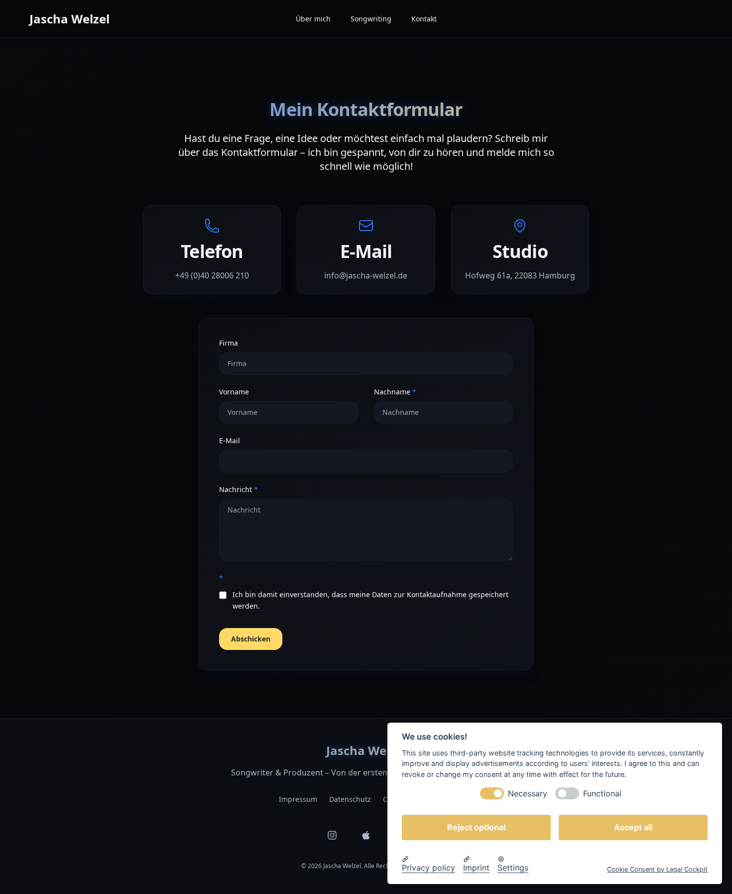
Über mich (313, 18)
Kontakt (424, 18)
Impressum (298, 799)
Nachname (413, 391)
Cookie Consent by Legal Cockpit (657, 869)
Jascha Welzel (69, 19)
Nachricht (257, 489)
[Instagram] (332, 835)
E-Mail (229, 440)
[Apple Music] (366, 835)
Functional (602, 793)
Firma (228, 343)
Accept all (633, 827)
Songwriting (371, 18)
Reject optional (476, 827)
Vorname (234, 391)
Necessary (527, 793)
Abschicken (250, 638)
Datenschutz (350, 799)
